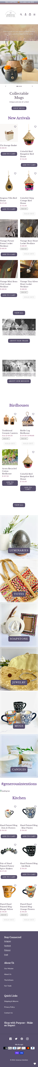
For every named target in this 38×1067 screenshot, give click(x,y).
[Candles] (19, 756)
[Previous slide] (5, 86)
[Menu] (34, 14)
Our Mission (8, 968)
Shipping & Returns (11, 1001)
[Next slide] (32, 86)
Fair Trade (7, 986)
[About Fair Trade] (19, 339)
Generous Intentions (22, 1060)
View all (19, 313)
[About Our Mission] (19, 380)
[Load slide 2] (19, 86)
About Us (7, 974)
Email (6, 955)
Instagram (7, 941)
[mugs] (19, 712)
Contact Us (8, 1013)
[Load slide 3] (21, 86)
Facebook (7, 946)
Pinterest (7, 950)
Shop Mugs (19, 108)
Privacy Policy (9, 1007)
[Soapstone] (19, 624)
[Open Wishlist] (35, 1064)
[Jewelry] (19, 668)
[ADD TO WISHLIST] (15, 126)
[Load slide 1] (17, 86)
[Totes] (19, 580)
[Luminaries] (19, 537)
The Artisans (8, 980)
